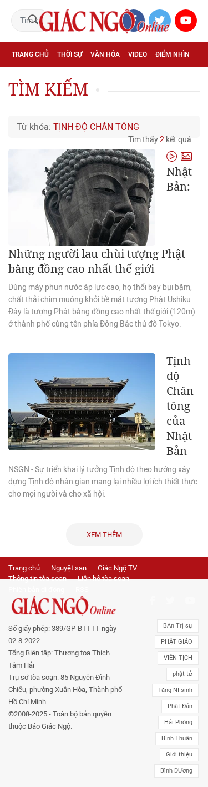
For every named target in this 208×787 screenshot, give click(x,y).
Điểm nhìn (172, 54)
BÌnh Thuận (176, 738)
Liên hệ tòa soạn (103, 578)
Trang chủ (30, 54)
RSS (82, 589)
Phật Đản (180, 706)
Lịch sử (105, 103)
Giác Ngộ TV (117, 568)
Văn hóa (105, 54)
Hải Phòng (178, 722)
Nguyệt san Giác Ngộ (48, 103)
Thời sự (69, 54)
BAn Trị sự (177, 625)
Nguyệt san (69, 568)
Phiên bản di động (36, 589)
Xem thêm (104, 534)
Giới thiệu (179, 754)
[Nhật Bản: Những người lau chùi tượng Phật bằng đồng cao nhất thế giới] (81, 197)
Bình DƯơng (176, 770)
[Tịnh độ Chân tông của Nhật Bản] (81, 401)
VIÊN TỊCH (178, 657)
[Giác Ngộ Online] (65, 606)
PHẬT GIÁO (176, 641)
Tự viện (133, 79)
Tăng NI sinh (175, 690)
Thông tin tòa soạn (37, 578)
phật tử (182, 674)
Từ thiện (140, 103)
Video (137, 54)
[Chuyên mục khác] (187, 103)
